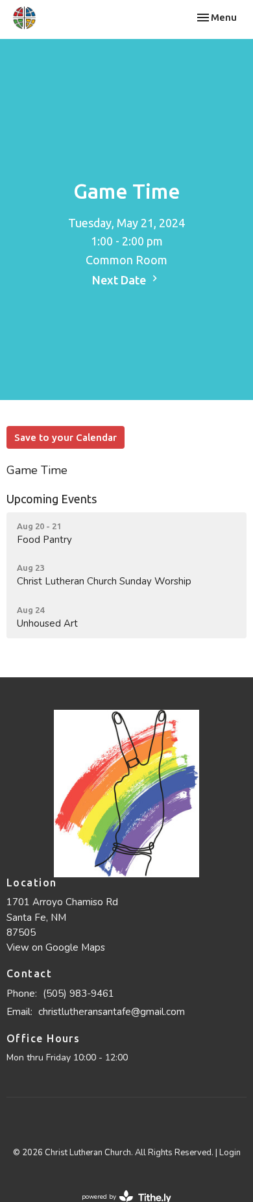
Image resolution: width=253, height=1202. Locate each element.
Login (230, 1152)
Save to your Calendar (65, 437)
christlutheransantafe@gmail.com (111, 1011)
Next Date (120, 279)
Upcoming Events (51, 498)
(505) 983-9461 (78, 993)
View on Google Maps (55, 947)
